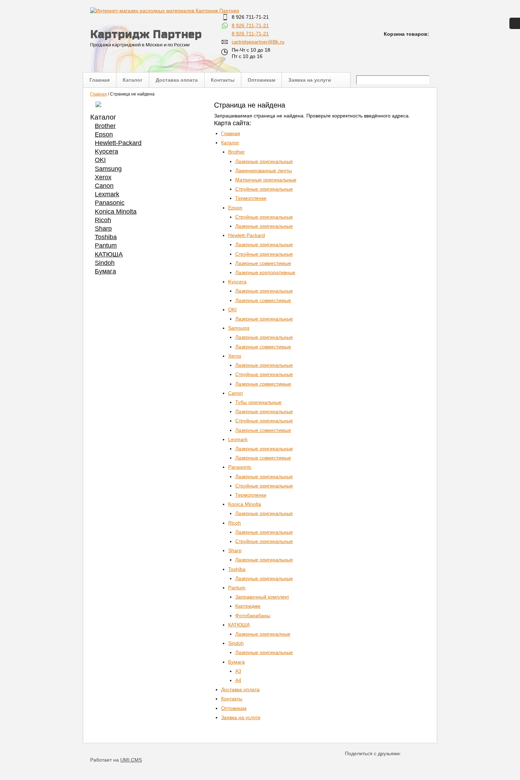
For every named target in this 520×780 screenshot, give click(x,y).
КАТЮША (109, 254)
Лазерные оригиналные (262, 634)
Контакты (223, 80)
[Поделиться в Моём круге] (374, 763)
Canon (104, 185)
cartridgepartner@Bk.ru (258, 42)
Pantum (106, 245)
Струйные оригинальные (264, 189)
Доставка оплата (177, 80)
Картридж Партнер (146, 34)
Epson (104, 134)
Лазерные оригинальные (264, 161)
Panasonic (110, 202)
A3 (238, 671)
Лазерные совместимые (263, 263)
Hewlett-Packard (118, 142)
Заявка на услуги (309, 80)
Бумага (105, 271)
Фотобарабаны (252, 615)
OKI (100, 159)
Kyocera (106, 151)
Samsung (108, 168)
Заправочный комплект (262, 597)
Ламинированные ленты (263, 170)
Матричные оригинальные (265, 180)
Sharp (103, 228)
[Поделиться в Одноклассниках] (362, 763)
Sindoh (105, 262)
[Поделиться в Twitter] (409, 763)
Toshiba (106, 237)
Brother (105, 125)
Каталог (133, 80)
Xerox (103, 177)
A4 (238, 680)
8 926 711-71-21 (250, 25)
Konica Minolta (116, 211)
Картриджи (247, 606)
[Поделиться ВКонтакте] (350, 763)
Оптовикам (261, 80)
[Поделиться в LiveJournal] (420, 763)
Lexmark (107, 194)
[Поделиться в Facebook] (397, 763)
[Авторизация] (514, 23)
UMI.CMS (131, 760)
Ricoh (103, 220)
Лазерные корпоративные (265, 272)
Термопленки (250, 198)
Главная (99, 80)
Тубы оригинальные (258, 402)
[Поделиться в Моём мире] (385, 763)
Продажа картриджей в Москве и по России (140, 44)
